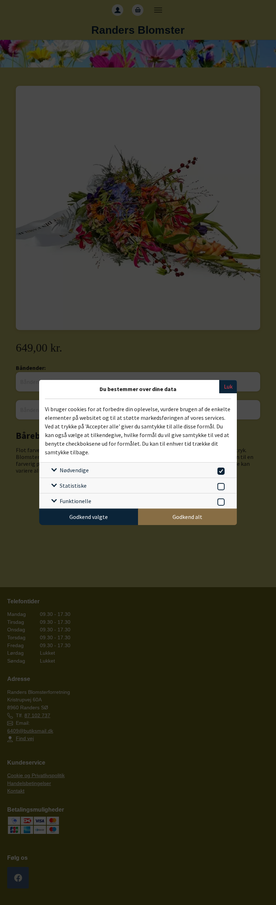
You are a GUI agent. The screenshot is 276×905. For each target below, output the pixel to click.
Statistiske (73, 485)
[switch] (219, 470)
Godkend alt (187, 516)
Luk (228, 386)
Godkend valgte (88, 516)
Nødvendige (74, 470)
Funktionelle (75, 501)
